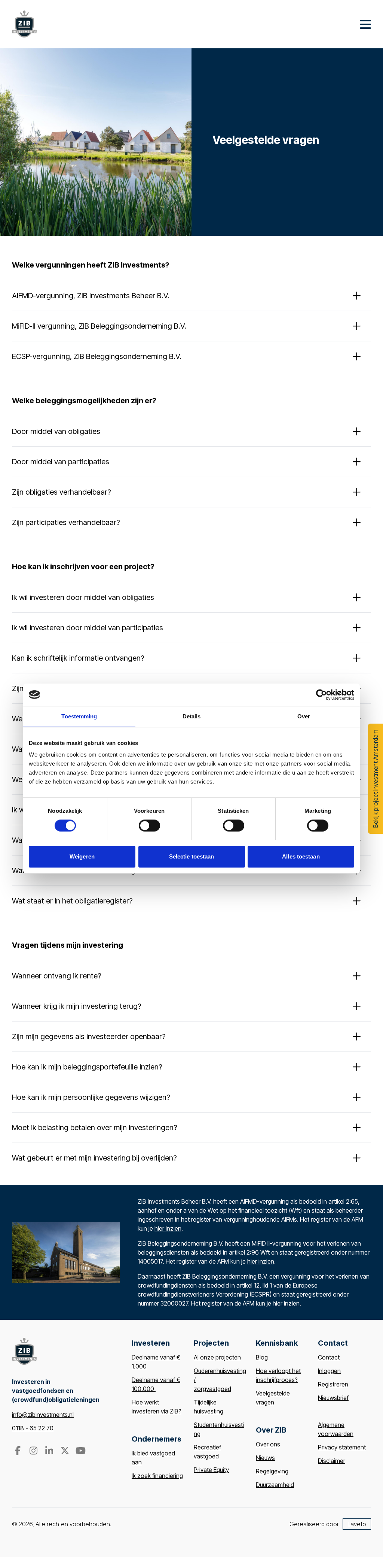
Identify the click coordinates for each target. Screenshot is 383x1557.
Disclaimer (331, 1460)
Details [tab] (192, 716)
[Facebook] (18, 1451)
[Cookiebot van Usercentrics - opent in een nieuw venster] (321, 694)
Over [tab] (303, 716)
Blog (262, 1357)
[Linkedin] (49, 1451)
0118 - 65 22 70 (32, 1428)
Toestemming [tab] (79, 716)
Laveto (356, 1524)
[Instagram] (34, 1451)
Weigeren (82, 856)
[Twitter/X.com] (65, 1451)
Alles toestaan (300, 856)
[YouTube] (80, 1451)
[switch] (149, 826)
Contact (329, 1357)
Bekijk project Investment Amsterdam (375, 779)
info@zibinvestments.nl (43, 1414)
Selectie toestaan (191, 856)
